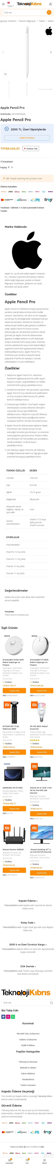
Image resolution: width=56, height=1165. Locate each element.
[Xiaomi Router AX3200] (14, 835)
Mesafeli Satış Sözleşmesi (28, 1033)
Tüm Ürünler (35, 737)
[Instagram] (8, 1017)
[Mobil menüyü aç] (3, 4)
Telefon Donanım (28, 1085)
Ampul (49, 734)
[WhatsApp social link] (12, 167)
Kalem (51, 21)
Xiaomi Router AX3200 (13, 849)
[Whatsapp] (13, 1017)
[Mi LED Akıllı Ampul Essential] (41, 712)
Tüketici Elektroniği (37, 732)
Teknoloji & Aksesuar (28, 1061)
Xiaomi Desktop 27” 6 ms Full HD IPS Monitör (41, 850)
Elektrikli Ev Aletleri (10, 673)
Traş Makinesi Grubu (14, 735)
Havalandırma (28, 1079)
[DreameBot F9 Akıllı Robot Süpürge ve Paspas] (41, 645)
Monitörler (34, 798)
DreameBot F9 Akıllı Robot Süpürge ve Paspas (39, 662)
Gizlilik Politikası (28, 1045)
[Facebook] (3, 1017)
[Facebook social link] (8, 167)
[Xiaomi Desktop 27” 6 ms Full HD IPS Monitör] (41, 835)
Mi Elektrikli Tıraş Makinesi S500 (11, 727)
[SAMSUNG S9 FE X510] (14, 774)
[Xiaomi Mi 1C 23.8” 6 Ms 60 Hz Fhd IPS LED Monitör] (41, 774)
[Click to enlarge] (5, 74)
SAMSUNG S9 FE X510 (13, 787)
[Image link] (25, 993)
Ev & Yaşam (15, 670)
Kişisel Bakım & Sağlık (11, 732)
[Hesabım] (50, 4)
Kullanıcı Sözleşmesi (28, 1039)
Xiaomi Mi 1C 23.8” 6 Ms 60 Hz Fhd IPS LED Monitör (41, 790)
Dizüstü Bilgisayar (27, 21)
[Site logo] (29, 3)
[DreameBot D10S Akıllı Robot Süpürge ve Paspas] (14, 645)
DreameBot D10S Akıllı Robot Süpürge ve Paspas (13, 662)
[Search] (49, 12)
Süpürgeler (7, 668)
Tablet (42, 21)
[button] (3, 52)
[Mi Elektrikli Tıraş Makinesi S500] (14, 712)
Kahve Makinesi (28, 1073)
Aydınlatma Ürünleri (38, 734)
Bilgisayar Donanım (37, 796)
